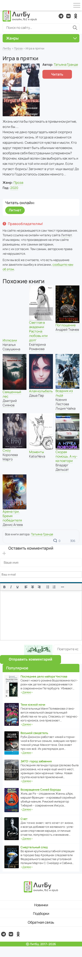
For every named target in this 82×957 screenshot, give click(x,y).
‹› (27, 692)
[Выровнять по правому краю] (39, 587)
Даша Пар (36, 395)
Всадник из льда (64, 393)
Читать (57, 74)
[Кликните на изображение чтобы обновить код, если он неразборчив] (38, 650)
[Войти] (5, 5)
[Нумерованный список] (54, 587)
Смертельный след (34, 847)
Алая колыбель (41, 391)
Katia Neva (37, 456)
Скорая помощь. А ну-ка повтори (66, 456)
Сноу (7, 450)
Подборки (41, 913)
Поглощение (66, 325)
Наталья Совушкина (11, 346)
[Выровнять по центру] (32, 587)
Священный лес (12, 394)
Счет (24, 819)
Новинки (41, 905)
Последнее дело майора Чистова (44, 676)
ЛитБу (7, 48)
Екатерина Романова (37, 346)
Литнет (15, 210)
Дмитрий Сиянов (10, 402)
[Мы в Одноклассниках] (75, 16)
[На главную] (20, 16)
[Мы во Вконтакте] (68, 16)
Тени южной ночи (33, 704)
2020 (14, 187)
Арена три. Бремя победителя (12, 516)
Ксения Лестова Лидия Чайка (65, 404)
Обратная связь (41, 922)
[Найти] (75, 27)
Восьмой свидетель (34, 733)
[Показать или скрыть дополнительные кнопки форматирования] (62, 587)
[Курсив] (11, 587)
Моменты (36, 452)
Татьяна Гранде (66, 64)
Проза (18, 48)
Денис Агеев (13, 524)
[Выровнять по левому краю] (26, 587)
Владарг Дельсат (62, 467)
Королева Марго (10, 456)
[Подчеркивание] (17, 587)
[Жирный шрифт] (4, 587)
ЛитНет (66, 235)
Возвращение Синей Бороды (41, 790)
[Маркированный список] (47, 587)
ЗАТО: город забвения (36, 761)
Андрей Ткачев (67, 329)
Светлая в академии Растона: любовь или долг (38, 331)
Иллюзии (10, 340)
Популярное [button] (17, 667)
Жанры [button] (12, 38)
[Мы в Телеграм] (61, 16)
